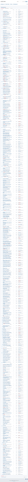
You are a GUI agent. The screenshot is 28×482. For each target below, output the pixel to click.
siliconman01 (5, 18)
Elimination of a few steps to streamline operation (6, 391)
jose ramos (5, 197)
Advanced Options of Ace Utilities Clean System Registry (7, 71)
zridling (19, 443)
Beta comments (5, 445)
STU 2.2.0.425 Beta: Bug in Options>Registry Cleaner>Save (7, 255)
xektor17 (4, 270)
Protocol (19, 276)
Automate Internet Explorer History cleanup (6, 288)
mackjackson (20, 49)
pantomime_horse (5, 438)
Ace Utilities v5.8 (5, 74)
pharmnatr (20, 427)
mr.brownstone (5, 239)
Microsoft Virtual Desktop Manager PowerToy (6, 326)
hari (4, 13)
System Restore (5, 427)
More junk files (5, 30)
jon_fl (4, 415)
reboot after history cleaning (6, 294)
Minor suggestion (5, 411)
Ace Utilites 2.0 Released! (6, 468)
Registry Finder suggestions (6, 89)
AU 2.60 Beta (4, 375)
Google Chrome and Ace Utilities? (7, 235)
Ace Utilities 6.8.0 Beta (6, 12)
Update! (4, 102)
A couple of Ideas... (5, 423)
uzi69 (19, 12)
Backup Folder (5, 342)
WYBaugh (4, 451)
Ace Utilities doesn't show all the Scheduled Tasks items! (7, 110)
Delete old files (5, 220)
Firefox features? (5, 298)
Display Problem (5, 58)
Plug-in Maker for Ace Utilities (7, 123)
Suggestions (4, 458)
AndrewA (19, 388)
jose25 (4, 384)
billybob (4, 344)
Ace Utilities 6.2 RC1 (5, 42)
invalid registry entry (5, 107)
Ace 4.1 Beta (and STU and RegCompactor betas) (6, 278)
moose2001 (5, 356)
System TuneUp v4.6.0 (6, 76)
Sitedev (19, 360)
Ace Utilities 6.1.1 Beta (5, 46)
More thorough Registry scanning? (7, 286)
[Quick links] (27, 4)
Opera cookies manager (6, 335)
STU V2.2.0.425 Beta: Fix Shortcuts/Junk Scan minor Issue (7, 241)
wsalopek (4, 152)
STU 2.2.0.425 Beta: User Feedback (7, 253)
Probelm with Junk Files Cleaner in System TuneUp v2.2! (7, 228)
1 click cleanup (5, 190)
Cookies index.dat (5, 380)
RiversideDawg (20, 224)
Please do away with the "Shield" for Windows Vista (7, 313)
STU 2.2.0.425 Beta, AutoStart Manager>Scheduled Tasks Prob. (7, 257)
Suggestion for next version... (6, 440)
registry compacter (5, 301)
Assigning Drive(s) (5, 11)
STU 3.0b (4, 202)
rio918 (4, 369)
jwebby (4, 170)
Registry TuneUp (5, 393)
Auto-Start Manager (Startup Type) (7, 146)
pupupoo (4, 143)
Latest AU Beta (5, 347)
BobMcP (5, 203)
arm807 (4, 317)
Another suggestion (5, 360)
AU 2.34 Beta (4, 452)
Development (3, 7)
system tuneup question (6, 318)
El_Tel (4, 334)
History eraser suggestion (6, 355)
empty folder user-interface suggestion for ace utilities (6, 337)
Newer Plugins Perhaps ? (6, 321)
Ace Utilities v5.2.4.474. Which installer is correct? (6, 116)
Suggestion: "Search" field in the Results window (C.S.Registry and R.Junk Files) (7, 52)
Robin (19, 406)
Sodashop (4, 419)
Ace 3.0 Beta (4, 370)
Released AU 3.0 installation (6, 340)
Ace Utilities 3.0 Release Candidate (7, 364)
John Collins (5, 394)
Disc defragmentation (5, 232)
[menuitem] (25, 1)
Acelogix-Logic (5, 349)
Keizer (4, 351)
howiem (4, 382)
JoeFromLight (5, 387)
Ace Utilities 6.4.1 (5, 24)
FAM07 (4, 32)
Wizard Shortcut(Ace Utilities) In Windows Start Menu (7, 284)
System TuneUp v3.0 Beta (6, 209)
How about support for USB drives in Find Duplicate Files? (7, 377)
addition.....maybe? (5, 441)
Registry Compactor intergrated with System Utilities (7, 252)
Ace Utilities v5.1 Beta (5, 165)
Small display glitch (5, 352)
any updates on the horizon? (6, 104)
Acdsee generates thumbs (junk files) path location (7, 187)
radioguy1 (4, 93)
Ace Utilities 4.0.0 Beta (6, 306)
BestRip (19, 232)
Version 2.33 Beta (5, 455)
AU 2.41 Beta (4, 443)
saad (19, 26)
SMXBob (4, 91)
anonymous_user (20, 274)
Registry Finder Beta (5, 406)
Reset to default (5, 125)
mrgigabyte (20, 14)
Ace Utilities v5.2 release (6, 171)
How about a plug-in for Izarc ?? (7, 354)
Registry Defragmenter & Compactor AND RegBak (6, 216)
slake (19, 340)
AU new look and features (6, 188)
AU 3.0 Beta (4, 367)
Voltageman (5, 320)
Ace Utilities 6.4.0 (5, 26)
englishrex (20, 347)
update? (4, 327)
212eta (19, 198)
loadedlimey (5, 462)
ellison (19, 190)
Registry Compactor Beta (6, 463)
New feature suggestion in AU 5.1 (7, 214)
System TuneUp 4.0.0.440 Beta (7, 96)
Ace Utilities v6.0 (5, 60)
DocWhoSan (20, 376)
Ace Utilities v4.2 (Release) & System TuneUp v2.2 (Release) (7, 243)
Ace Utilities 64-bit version (6, 323)
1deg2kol (19, 367)
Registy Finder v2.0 (5, 83)
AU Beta (4, 373)
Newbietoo (5, 338)
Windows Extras (5, 268)
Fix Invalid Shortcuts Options (6, 33)
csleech (4, 106)
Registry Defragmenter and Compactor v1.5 (6, 248)
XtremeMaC (20, 147)
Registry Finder (5, 114)
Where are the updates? (6, 269)
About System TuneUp (6, 271)
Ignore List (4, 291)
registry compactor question (6, 357)
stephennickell (5, 164)
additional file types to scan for (7, 274)
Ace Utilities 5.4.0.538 (5, 94)
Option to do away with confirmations (6, 310)
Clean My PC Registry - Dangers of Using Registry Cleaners (7, 139)
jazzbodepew (20, 345)
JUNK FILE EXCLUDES (5, 435)
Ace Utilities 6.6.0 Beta (6, 14)
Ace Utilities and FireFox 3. (6, 262)
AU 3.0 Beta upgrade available (7, 345)
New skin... (4, 224)
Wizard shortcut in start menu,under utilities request (6, 296)
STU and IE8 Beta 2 (5, 238)
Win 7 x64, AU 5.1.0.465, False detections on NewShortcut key (7, 200)
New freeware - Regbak (6, 226)
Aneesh (5, 45)
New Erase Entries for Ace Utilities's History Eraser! (6, 133)
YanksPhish (5, 328)
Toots (4, 41)
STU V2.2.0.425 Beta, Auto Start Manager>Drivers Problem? (7, 265)
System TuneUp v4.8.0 (6, 69)
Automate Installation (6, 178)
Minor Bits (4, 386)
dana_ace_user (5, 442)
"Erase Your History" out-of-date (7, 19)
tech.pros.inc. (20, 178)
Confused (4, 280)
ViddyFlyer (20, 235)
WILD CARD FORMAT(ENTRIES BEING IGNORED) (7, 437)
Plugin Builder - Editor (6, 237)
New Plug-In (4, 329)
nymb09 (4, 304)
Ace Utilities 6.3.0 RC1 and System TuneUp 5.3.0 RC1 (7, 35)
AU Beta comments (5, 403)
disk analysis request (5, 395)
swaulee (4, 392)
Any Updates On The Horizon (6, 105)
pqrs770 (4, 140)
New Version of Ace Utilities (6, 276)
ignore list (4, 141)
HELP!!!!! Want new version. (6, 92)
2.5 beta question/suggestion (6, 400)
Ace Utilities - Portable (6, 22)
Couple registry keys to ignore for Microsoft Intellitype (7, 230)
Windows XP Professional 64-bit (7, 332)
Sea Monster (5, 250)
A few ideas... (4, 425)
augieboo (4, 341)
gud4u (19, 420)
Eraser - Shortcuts (5, 198)
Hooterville (20, 312)
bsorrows (19, 416)
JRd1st (4, 305)
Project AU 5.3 (4, 126)
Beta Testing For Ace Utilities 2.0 (7, 470)
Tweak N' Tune (5, 174)
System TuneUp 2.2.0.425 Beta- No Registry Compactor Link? (7, 260)
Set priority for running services (7, 144)
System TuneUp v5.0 (5, 65)
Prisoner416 (5, 173)
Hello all (4, 49)
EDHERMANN (5, 246)
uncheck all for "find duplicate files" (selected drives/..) (7, 148)
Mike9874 (20, 60)
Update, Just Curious (5, 408)
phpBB (12, 480)
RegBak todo (4, 73)
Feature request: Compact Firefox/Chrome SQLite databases (7, 135)
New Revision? (5, 460)
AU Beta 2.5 (4, 396)
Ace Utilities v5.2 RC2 (5, 176)
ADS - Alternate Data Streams (6, 339)
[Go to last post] (21, 19)
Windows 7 (4, 196)
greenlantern (20, 335)
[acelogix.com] (3, 1)
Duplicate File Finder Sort (6, 420)
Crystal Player (4, 388)
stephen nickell (20, 220)
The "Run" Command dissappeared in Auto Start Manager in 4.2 (7, 245)
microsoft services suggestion (6, 383)
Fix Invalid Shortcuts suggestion (7, 385)
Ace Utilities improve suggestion (7, 86)
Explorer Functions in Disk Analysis (7, 461)
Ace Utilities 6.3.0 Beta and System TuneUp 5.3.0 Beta (7, 37)
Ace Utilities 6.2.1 (5, 39)
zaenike (4, 129)
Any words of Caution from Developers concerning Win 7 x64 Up (7, 205)
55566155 (4, 273)
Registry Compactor (5, 79)
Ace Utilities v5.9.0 (5, 67)
